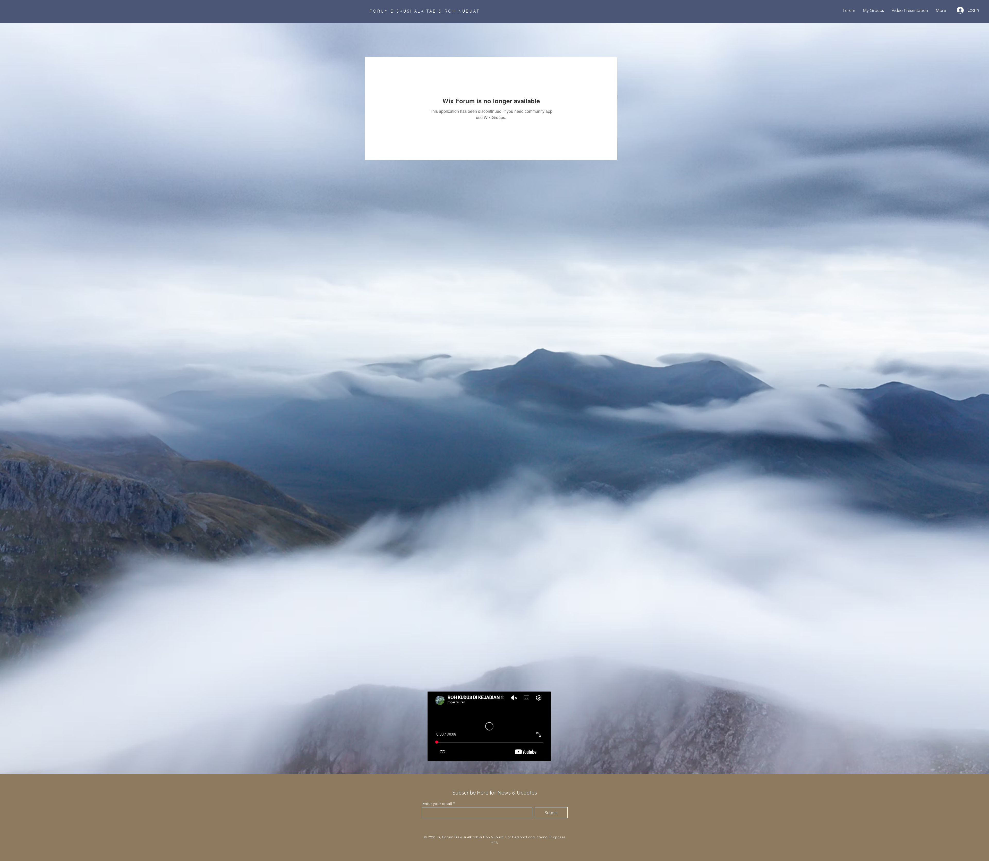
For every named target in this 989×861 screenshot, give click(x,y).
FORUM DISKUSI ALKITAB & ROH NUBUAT (425, 11)
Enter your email (437, 804)
